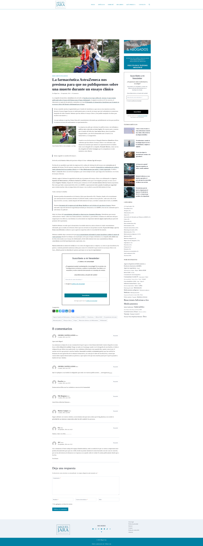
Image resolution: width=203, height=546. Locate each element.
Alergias (126, 210)
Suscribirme (85, 295)
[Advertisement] (101, 21)
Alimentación (127, 212)
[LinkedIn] (104, 529)
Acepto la (75, 284)
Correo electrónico (82, 499)
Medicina (126, 236)
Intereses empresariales (129, 285)
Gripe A (142, 281)
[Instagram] (98, 529)
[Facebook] (93, 529)
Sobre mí (110, 4)
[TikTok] (107, 529)
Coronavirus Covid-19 (131, 277)
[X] (96, 529)
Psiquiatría (134, 297)
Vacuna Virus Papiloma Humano (133, 316)
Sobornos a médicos (142, 311)
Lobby (140, 285)
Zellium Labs (108, 544)
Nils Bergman (62, 396)
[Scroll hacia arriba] (200, 532)
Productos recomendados (130, 251)
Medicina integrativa (129, 238)
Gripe (138, 281)
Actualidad (126, 208)
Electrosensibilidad (127, 279)
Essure (140, 279)
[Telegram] (110, 529)
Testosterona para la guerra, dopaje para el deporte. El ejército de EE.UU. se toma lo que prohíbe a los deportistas (142, 192)
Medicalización (128, 232)
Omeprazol (126, 247)
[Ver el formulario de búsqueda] (149, 4)
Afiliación (130, 532)
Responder (115, 335)
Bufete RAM (99, 317)
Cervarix (132, 272)
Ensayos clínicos (68, 320)
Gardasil (144, 279)
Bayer (136, 270)
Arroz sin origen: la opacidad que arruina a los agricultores (143, 154)
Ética (144, 316)
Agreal (138, 268)
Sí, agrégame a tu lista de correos (62, 504)
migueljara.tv (127, 242)
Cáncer (126, 219)
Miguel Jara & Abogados (130, 240)
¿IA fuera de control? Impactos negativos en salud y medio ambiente (142, 166)
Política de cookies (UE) (133, 530)
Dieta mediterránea (128, 223)
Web (100, 499)
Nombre (56, 499)
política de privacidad (78, 284)
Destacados (127, 221)
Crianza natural (141, 277)
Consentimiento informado (110, 317)
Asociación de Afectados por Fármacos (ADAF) (136, 217)
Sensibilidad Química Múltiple (131, 311)
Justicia (136, 285)
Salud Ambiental (128, 307)
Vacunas (126, 255)
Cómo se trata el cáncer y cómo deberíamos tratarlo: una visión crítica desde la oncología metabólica (143, 131)
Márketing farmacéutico (134, 292)
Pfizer (141, 294)
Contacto (142, 4)
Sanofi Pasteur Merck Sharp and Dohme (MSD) (133, 309)
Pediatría (126, 249)
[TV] (101, 532)
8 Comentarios (75, 93)
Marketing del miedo (129, 229)
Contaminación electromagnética (132, 274)
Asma (125, 215)
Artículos (101, 4)
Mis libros (120, 4)
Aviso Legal (131, 521)
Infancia (139, 283)
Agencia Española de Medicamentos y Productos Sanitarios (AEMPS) (69, 317)
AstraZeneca (90, 317)
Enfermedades (127, 225)
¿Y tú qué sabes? (128, 206)
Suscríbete (137, 112)
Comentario (57, 478)
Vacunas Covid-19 (134, 314)
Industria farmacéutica (129, 227)
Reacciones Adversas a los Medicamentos (88, 320)
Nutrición (126, 244)
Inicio (93, 4)
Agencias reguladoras (130, 268)
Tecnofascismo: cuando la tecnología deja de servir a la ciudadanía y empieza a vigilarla (143, 143)
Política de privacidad (133, 524)
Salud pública (139, 307)
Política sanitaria (128, 297)
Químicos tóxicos (142, 297)
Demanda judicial (57, 320)
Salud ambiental (128, 253)
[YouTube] (101, 529)
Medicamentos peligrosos (60, 76)
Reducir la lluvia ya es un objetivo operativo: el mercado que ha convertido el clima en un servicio (143, 179)
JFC (59, 442)
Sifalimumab (103, 320)
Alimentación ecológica (129, 270)
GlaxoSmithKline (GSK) (130, 281)
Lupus (75, 320)
